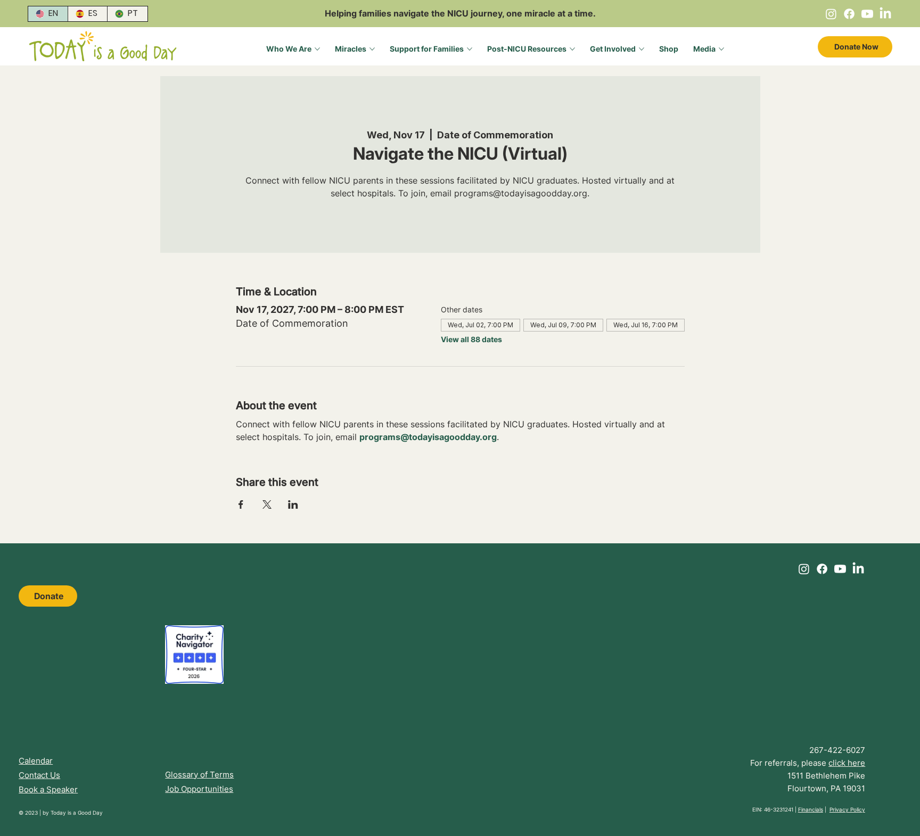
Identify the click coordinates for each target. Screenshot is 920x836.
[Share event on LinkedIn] (293, 504)
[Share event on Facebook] (241, 504)
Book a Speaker (48, 789)
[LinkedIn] (885, 14)
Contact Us (39, 775)
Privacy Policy (847, 809)
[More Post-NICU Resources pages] (572, 49)
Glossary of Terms (199, 774)
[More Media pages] (721, 49)
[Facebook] (849, 14)
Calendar (36, 761)
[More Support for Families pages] (469, 49)
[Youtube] (867, 14)
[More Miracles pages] (372, 49)
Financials (810, 809)
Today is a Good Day (77, 812)
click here (846, 763)
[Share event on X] (267, 504)
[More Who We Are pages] (317, 49)
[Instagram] (831, 14)
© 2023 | (31, 812)
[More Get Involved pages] (641, 49)
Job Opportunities (199, 789)
